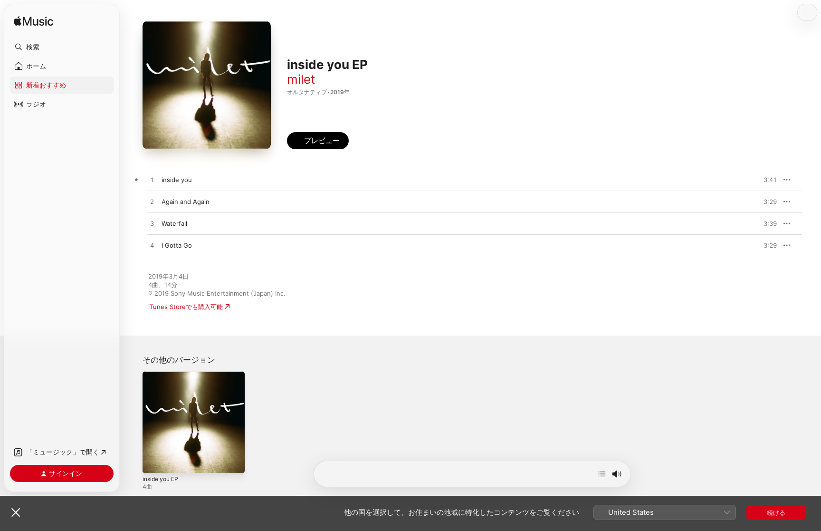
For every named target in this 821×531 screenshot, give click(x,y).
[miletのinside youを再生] (152, 180)
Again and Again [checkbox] (186, 201)
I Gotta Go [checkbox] (177, 245)
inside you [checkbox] (177, 179)
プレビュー (765, 180)
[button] (61, 47)
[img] (33, 21)
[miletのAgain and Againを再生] (152, 202)
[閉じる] (15, 512)
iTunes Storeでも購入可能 (185, 306)
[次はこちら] (602, 474)
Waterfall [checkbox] (174, 223)
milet (301, 79)
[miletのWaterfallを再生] (152, 224)
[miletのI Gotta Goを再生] (152, 245)
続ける (776, 512)
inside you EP (162, 375)
